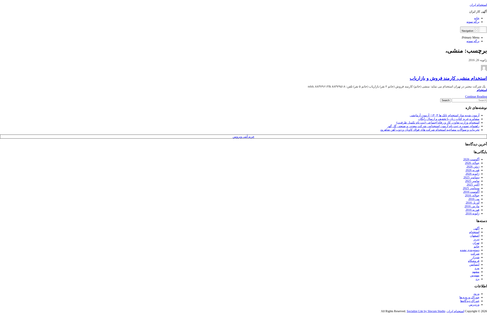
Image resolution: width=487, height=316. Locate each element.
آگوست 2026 (471, 159)
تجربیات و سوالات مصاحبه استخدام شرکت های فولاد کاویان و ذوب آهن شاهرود (429, 129)
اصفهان (474, 235)
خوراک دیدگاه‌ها (469, 301)
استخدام (482, 90)
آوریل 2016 (472, 202)
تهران (476, 242)
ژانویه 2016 (472, 213)
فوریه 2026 (472, 170)
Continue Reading (476, 96)
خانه (476, 18)
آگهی (476, 228)
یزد (477, 279)
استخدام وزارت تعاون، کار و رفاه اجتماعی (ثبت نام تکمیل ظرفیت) (437, 122)
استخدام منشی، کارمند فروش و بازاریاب (448, 78)
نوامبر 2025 (472, 181)
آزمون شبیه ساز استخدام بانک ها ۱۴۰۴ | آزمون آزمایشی (444, 115)
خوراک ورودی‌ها (469, 297)
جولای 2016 (472, 195)
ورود (476, 293)
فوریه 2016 (472, 209)
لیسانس (474, 264)
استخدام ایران (478, 4)
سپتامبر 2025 (471, 188)
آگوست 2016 (471, 191)
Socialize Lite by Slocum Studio (426, 311)
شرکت (475, 253)
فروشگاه (473, 260)
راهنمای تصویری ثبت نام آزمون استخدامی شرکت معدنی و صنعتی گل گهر (433, 126)
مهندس (474, 275)
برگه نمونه (472, 21)
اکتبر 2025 (473, 184)
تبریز (476, 239)
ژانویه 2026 (472, 173)
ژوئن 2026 (472, 166)
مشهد (475, 271)
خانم (476, 246)
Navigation (468, 30)
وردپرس (474, 304)
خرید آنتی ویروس (243, 136)
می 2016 (473, 199)
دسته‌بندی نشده (469, 250)
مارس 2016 (472, 206)
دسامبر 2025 (471, 177)
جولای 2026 (472, 163)
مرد (477, 268)
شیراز (475, 257)
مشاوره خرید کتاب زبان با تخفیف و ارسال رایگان (448, 119)
